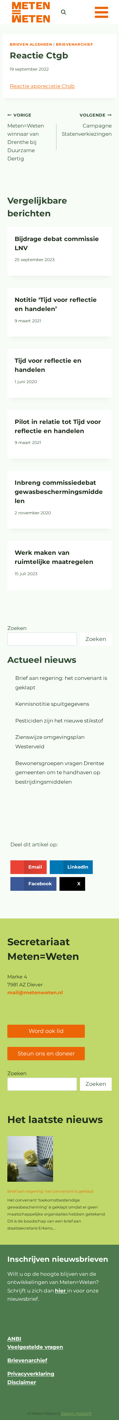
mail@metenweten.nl (35, 992)
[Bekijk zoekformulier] (63, 12)
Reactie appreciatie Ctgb (42, 86)
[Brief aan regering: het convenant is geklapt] (30, 1159)
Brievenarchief (74, 44)
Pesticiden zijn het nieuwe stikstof (59, 721)
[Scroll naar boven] (99, 1412)
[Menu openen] (101, 12)
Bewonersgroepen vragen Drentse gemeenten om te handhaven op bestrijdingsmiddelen (59, 772)
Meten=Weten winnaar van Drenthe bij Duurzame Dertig (25, 137)
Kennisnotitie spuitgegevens (52, 704)
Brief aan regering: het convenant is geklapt (50, 1191)
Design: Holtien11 (76, 1413)
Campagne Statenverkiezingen (87, 125)
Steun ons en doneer (46, 1053)
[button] (28, 867)
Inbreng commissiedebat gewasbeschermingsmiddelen (59, 492)
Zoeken (17, 628)
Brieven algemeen (31, 44)
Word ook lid (46, 1031)
